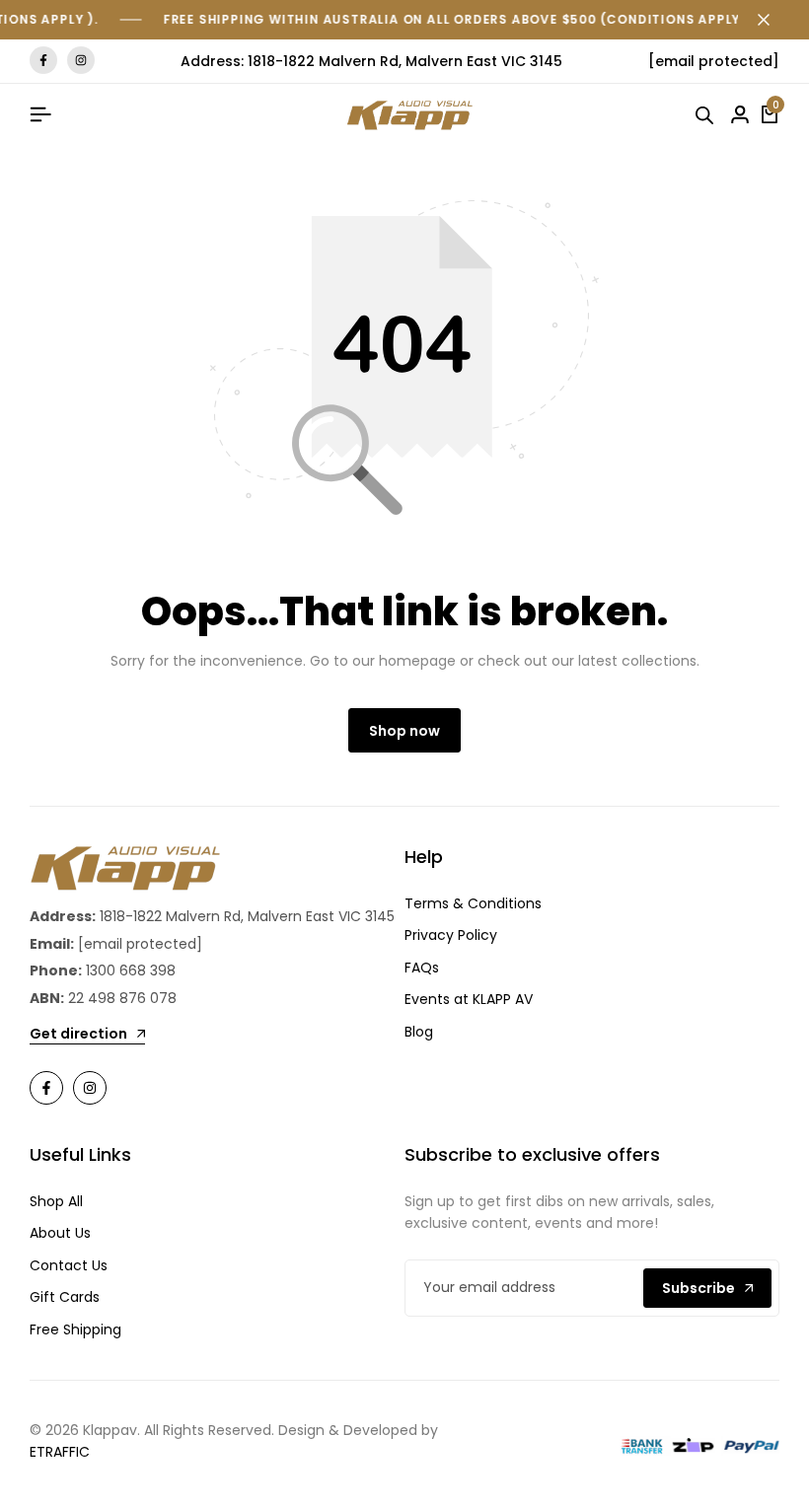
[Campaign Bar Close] (773, 19)
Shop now (404, 731)
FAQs (421, 967)
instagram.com (81, 60)
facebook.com (43, 60)
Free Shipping (75, 1329)
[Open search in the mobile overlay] (707, 115)
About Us (60, 1233)
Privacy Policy (450, 935)
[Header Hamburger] (40, 115)
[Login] (740, 115)
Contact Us (69, 1265)
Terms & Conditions (473, 903)
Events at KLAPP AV (468, 999)
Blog (418, 1031)
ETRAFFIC (60, 1452)
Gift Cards (65, 1297)
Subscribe (698, 1288)
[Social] (46, 1088)
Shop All (56, 1201)
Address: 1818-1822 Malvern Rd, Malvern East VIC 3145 (371, 61)
